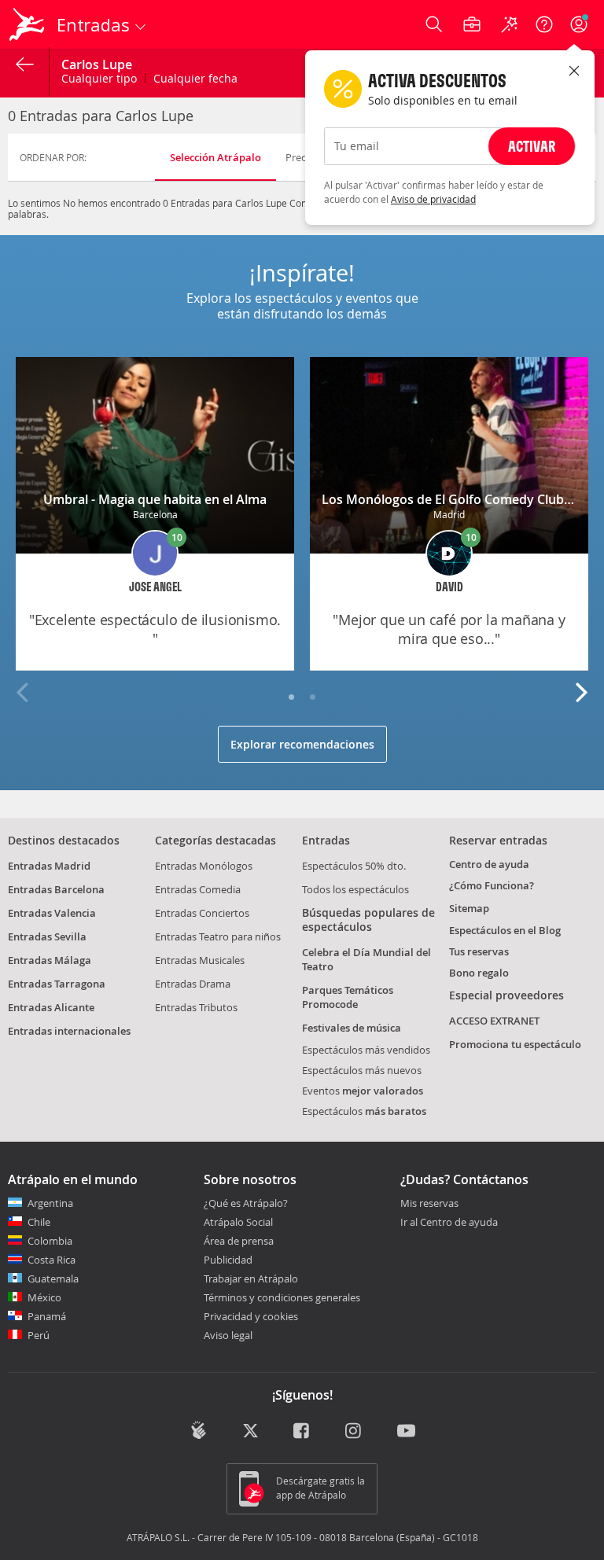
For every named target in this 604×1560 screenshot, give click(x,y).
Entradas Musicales (200, 960)
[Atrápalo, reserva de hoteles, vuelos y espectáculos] (28, 24)
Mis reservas (429, 1204)
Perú (39, 1335)
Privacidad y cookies (251, 1316)
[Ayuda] (544, 24)
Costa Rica (52, 1260)
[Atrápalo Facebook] (302, 1432)
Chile (39, 1222)
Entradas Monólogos (203, 866)
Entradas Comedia (198, 889)
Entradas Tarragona (56, 984)
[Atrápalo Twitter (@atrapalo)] (250, 1432)
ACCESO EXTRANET (494, 1021)
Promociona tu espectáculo (515, 1044)
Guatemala (53, 1278)
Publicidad (228, 1260)
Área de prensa (239, 1241)
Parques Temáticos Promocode (347, 997)
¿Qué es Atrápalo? (246, 1203)
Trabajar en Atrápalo (251, 1278)
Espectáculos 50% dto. (354, 866)
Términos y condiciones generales (282, 1297)
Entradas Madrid (49, 866)
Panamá (47, 1316)
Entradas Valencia (52, 913)
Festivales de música (351, 1028)
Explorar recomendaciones (302, 744)
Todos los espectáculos (355, 889)
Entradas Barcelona (56, 889)
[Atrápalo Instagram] (354, 1432)
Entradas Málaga (49, 960)
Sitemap (469, 908)
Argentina (50, 1203)
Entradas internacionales (69, 1031)
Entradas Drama (192, 984)
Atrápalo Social (238, 1222)
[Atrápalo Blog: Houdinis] (199, 1430)
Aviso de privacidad (433, 199)
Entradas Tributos (196, 1007)
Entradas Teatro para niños (218, 936)
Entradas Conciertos (202, 913)
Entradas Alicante (51, 1007)
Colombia (50, 1241)
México (44, 1297)
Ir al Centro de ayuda (449, 1222)
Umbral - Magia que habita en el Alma (155, 499)
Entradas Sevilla (47, 936)
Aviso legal (228, 1335)
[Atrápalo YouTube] (406, 1432)
